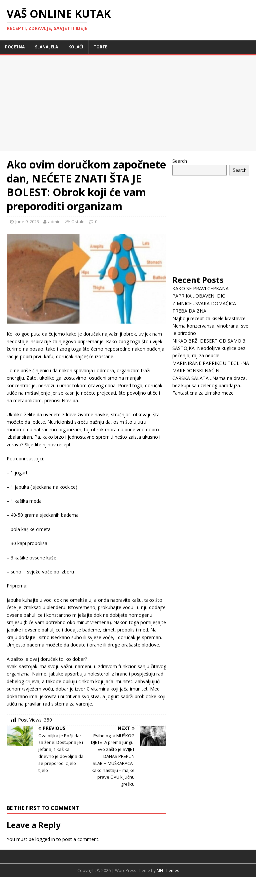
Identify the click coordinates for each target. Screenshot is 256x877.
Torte (100, 47)
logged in (45, 839)
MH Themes (168, 870)
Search (179, 161)
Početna (15, 47)
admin (54, 221)
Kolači (75, 47)
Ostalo (78, 221)
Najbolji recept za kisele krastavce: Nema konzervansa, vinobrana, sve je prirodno (210, 326)
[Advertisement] (56, 102)
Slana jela (46, 47)
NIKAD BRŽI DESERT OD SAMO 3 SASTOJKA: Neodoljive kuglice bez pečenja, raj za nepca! (208, 348)
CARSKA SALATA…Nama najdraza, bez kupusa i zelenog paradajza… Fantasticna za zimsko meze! (209, 385)
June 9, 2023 (27, 221)
